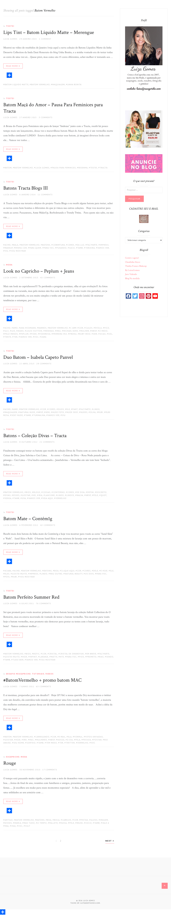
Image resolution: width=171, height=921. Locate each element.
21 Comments (47, 442)
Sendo (109, 656)
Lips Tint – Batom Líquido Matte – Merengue (48, 32)
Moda (9, 264)
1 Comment (45, 39)
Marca (17, 823)
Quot (104, 495)
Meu (58, 331)
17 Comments (49, 769)
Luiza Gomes (10, 39)
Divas (8, 495)
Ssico (88, 823)
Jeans (21, 331)
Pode (34, 334)
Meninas (49, 331)
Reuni (80, 823)
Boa (56, 570)
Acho (8, 328)
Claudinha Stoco (132, 262)
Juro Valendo (131, 274)
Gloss (94, 820)
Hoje (24, 656)
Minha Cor (21, 248)
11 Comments (45, 194)
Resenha (83, 167)
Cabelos (66, 820)
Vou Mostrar (18, 251)
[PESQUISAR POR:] (143, 189)
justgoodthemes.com (90, 903)
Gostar (26, 495)
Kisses (8, 823)
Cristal (53, 653)
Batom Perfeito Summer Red (31, 597)
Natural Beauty (73, 573)
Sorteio (31, 742)
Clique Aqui (67, 570)
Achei (8, 245)
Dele (95, 570)
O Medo (103, 331)
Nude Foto (58, 412)
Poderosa (44, 334)
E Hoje (104, 570)
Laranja (44, 656)
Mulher (85, 331)
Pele (95, 495)
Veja (13, 826)
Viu (6, 251)
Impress (104, 245)
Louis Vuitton (34, 331)
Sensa (8, 498)
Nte (62, 656)
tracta (104, 167)
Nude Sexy (72, 412)
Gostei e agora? (132, 257)
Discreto (101, 492)
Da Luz (80, 245)
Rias (101, 656)
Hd (34, 495)
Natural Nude (27, 412)
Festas (84, 820)
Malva (80, 495)
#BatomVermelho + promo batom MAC (42, 680)
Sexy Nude (17, 415)
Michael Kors (70, 331)
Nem (47, 412)
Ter (16, 337)
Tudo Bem (18, 659)
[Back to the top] (165, 886)
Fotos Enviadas (94, 736)
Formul (78, 736)
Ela (70, 736)
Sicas (103, 334)
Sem (95, 334)
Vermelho (60, 498)
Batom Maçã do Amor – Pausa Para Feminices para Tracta (53, 108)
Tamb (80, 248)
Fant (75, 409)
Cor (81, 328)
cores (70, 245)
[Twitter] (135, 296)
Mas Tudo (29, 823)
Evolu (98, 328)
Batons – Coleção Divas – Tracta (34, 435)
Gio (13, 331)
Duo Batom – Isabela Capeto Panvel (38, 357)
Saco (72, 248)
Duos (61, 409)
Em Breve (91, 653)
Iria (40, 495)
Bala (15, 245)
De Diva (81, 492)
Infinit (33, 656)
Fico (106, 328)
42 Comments (47, 277)
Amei (15, 409)
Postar (98, 739)
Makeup (9, 248)
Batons (46, 245)
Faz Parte (92, 245)
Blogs (36, 492)
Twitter (70, 742)
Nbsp (94, 331)
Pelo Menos (11, 334)
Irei (25, 739)
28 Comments (43, 363)
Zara (43, 337)
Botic (36, 653)
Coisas (46, 492)
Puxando (61, 248)
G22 (7, 331)
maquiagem (58, 84)
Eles (7, 573)
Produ (73, 334)
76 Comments (43, 603)
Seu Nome (18, 742)
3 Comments (45, 117)
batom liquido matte (17, 84)
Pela (77, 739)
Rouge (9, 763)
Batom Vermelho (40, 84)
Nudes (84, 412)
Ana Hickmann (28, 328)
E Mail (62, 736)
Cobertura (59, 245)
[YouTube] (155, 296)
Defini (90, 492)
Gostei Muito (19, 573)
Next (109, 840)
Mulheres (41, 739)
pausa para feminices (64, 167)
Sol (110, 334)
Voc (36, 337)
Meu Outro (56, 573)
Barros (42, 328)
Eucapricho (13, 756)
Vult (27, 826)
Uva (24, 498)
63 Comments (43, 686)
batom (8, 167)
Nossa (60, 739)
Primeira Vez (60, 334)
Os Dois (89, 573)
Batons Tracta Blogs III (25, 188)
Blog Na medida (132, 278)
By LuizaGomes (132, 270)
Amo (15, 328)
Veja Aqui (48, 498)
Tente (8, 337)
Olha (93, 412)
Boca (57, 820)
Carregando (42, 736)
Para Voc (49, 248)
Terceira (90, 248)
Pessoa (87, 739)
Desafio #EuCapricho (18, 673)
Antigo (9, 820)
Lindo (96, 409)
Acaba (8, 570)
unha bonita (74, 84)
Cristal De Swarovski (72, 653)
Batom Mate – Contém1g (27, 518)
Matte (54, 656)
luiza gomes (42, 167)
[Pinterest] (148, 296)
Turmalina (39, 415)
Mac (31, 739)
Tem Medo (51, 742)
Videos (49, 673)
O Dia (70, 739)
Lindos (70, 495)
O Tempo (42, 823)
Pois (7, 576)
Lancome (50, 495)
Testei (10, 26)
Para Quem (35, 248)
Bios (28, 492)
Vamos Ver (103, 248)
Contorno (59, 492)
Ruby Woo (85, 334)
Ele (68, 409)
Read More (12, 66)
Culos (89, 328)
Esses (16, 495)
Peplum (24, 334)
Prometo (92, 656)
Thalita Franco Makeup (136, 266)
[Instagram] (141, 296)
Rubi (100, 412)
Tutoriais (38, 673)
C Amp (73, 328)
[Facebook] (128, 296)
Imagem (104, 820)
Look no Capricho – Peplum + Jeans (38, 271)
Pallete (53, 823)
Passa (63, 823)
